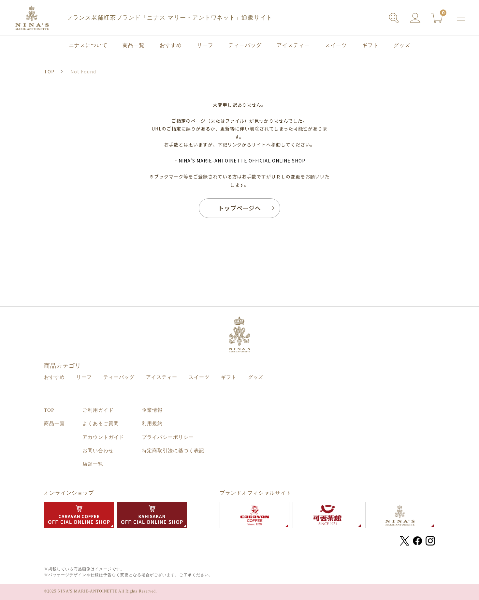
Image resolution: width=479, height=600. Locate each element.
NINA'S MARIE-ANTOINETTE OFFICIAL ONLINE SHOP (242, 160)
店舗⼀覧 (92, 464)
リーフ (205, 45)
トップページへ (239, 208)
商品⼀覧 (134, 45)
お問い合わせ (98, 450)
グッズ (402, 45)
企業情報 (152, 410)
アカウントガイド (103, 437)
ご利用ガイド (98, 410)
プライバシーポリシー (168, 437)
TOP (49, 410)
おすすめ (171, 45)
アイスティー (293, 45)
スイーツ (336, 45)
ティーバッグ (245, 45)
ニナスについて (88, 45)
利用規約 (152, 423)
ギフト (370, 45)
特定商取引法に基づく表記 (173, 450)
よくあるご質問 (100, 423)
